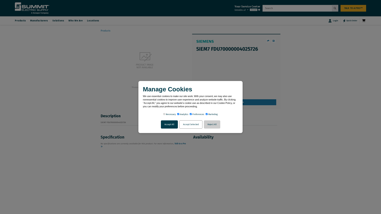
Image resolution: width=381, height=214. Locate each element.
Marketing (213, 114)
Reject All (212, 124)
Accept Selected (191, 124)
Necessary (170, 114)
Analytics (183, 114)
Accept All (169, 124)
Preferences (198, 114)
